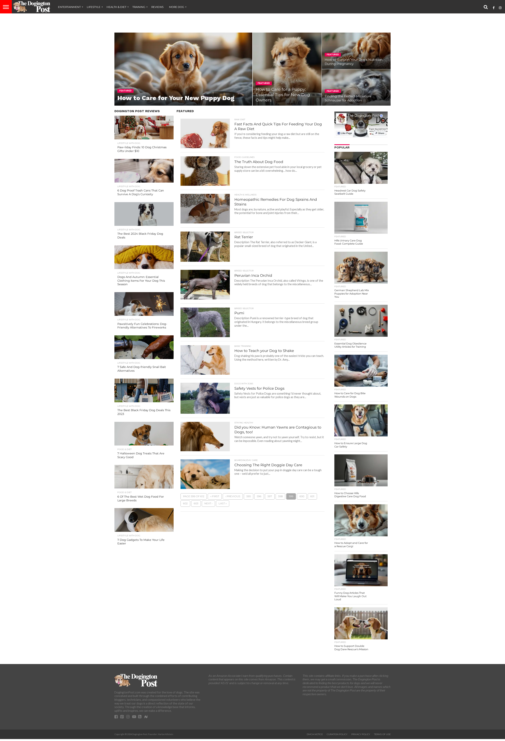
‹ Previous (232, 496)
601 (312, 496)
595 (248, 496)
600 (301, 496)
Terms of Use (382, 734)
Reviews (157, 6)
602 (185, 503)
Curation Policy (337, 734)
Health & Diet (116, 6)
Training (138, 6)
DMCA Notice (315, 734)
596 (259, 496)
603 (196, 503)
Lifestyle (93, 6)
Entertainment (69, 6)
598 (280, 496)
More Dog (176, 6)
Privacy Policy (360, 734)
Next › (208, 503)
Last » (223, 503)
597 (269, 496)
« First (214, 496)
